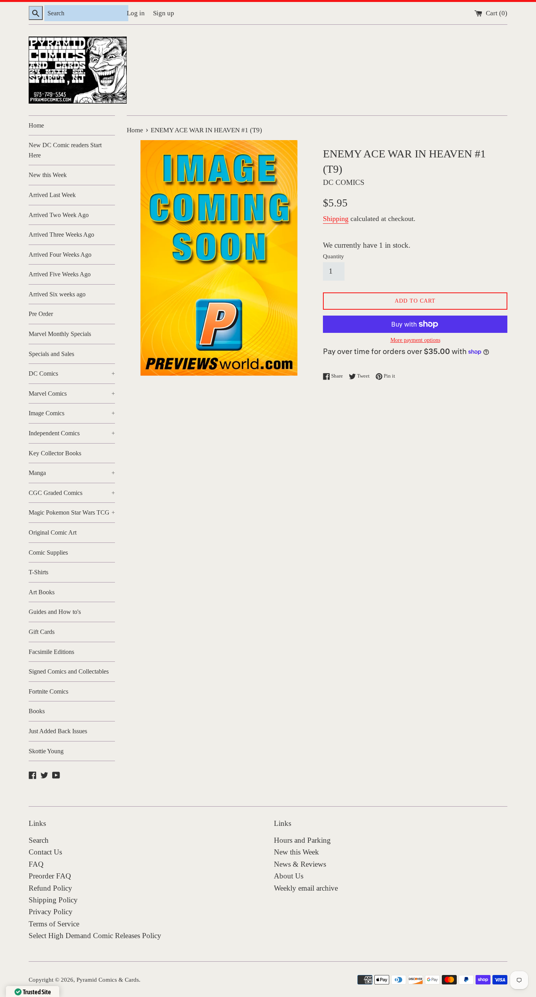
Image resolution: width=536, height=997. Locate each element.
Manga (72, 472)
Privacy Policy (51, 912)
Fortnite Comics (48, 691)
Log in (136, 13)
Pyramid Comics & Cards (108, 979)
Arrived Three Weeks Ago (61, 234)
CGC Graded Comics (72, 492)
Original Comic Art (53, 532)
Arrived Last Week (52, 195)
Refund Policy (50, 888)
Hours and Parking (302, 840)
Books (37, 711)
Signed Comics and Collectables (69, 671)
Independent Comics (72, 433)
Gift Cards (42, 631)
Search (39, 840)
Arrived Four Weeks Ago (60, 254)
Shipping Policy (53, 900)
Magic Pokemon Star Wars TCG (72, 512)
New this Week (48, 175)
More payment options (415, 340)
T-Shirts (38, 572)
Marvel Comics (72, 393)
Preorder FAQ (50, 876)
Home (36, 125)
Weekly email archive (306, 888)
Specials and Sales (51, 354)
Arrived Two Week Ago (59, 215)
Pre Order (41, 313)
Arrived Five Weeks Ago (60, 274)
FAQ (36, 864)
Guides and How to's (55, 611)
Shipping (335, 219)
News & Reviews (300, 864)
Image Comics (72, 413)
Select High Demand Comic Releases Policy (95, 935)
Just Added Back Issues (58, 731)
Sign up (163, 13)
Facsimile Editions (51, 651)
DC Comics (72, 373)
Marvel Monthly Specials (60, 334)
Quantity (333, 256)
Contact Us (45, 852)
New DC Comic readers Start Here (65, 150)
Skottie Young (46, 751)
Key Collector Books (55, 453)
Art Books (42, 592)
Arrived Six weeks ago (57, 294)
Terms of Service (54, 924)
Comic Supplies (48, 552)
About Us (288, 876)
